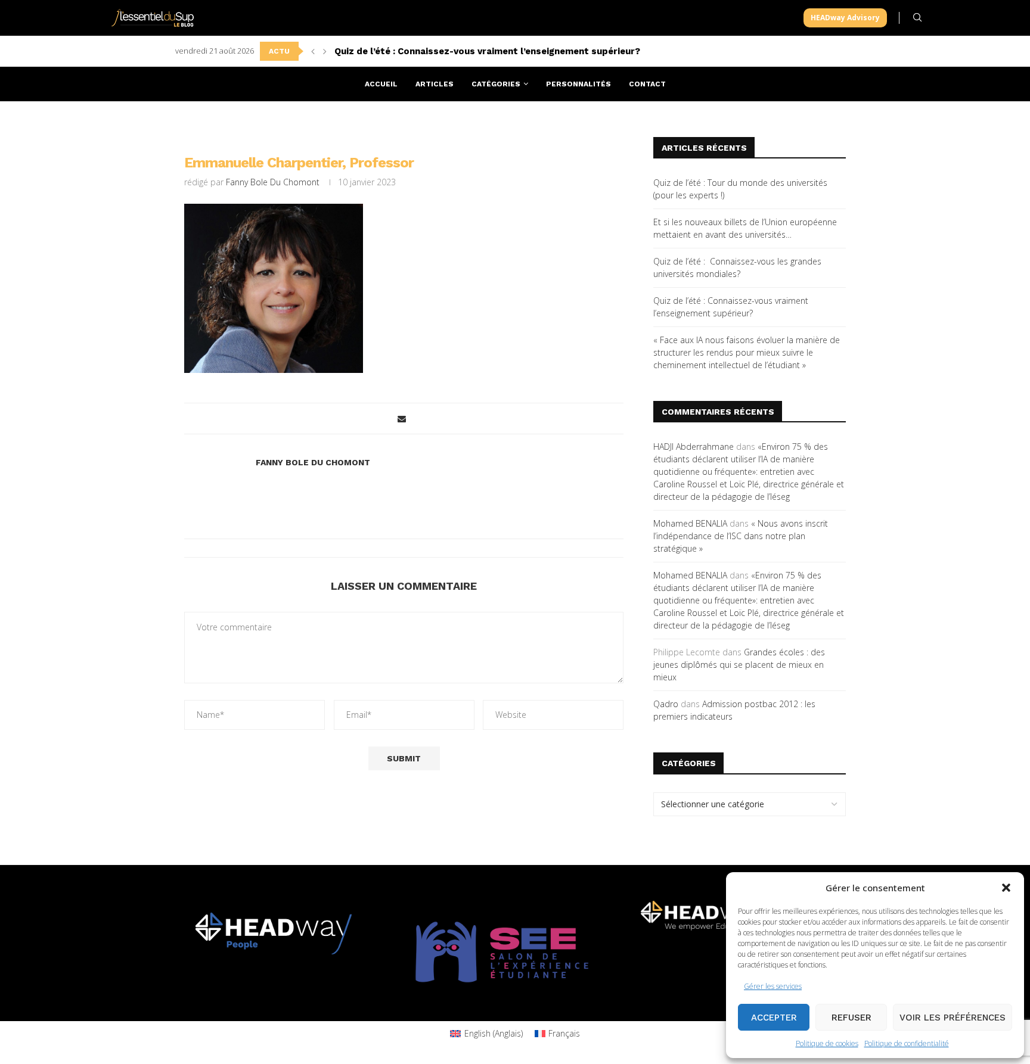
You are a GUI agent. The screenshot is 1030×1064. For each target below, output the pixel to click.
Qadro (665, 704)
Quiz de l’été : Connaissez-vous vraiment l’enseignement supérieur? (487, 51)
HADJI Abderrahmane (693, 446)
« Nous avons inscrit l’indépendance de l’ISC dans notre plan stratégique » (740, 536)
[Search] (917, 17)
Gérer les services (773, 986)
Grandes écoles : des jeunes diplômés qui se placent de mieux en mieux (739, 664)
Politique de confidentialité (906, 1043)
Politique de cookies (827, 1043)
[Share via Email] (402, 418)
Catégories (495, 84)
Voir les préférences (952, 1017)
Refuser (851, 1017)
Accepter (774, 1017)
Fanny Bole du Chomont (272, 182)
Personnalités (578, 84)
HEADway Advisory (845, 18)
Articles (434, 84)
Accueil (381, 84)
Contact (647, 84)
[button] (1006, 888)
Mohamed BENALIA (690, 523)
